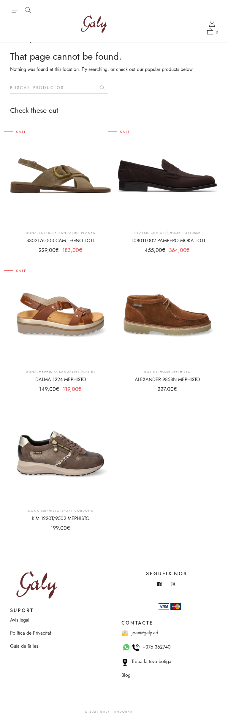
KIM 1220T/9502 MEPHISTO (61, 518)
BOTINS (151, 372)
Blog (126, 675)
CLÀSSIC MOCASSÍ (151, 233)
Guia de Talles (24, 646)
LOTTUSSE (48, 233)
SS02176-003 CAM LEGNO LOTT (60, 240)
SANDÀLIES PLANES (77, 233)
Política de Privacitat (30, 633)
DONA (31, 233)
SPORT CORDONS (77, 511)
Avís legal (19, 620)
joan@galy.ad (143, 633)
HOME (175, 233)
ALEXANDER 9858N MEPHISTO (167, 379)
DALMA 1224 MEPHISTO (60, 379)
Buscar (102, 88)
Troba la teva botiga (150, 661)
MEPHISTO (48, 372)
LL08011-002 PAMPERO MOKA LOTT (167, 240)
